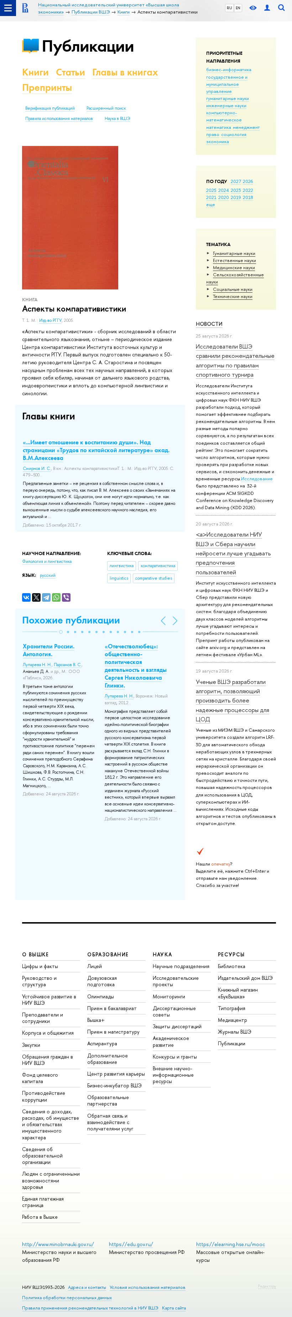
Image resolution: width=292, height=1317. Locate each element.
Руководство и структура (39, 981)
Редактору (267, 1286)
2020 (223, 197)
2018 (248, 197)
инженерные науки (226, 105)
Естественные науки (234, 260)
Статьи (70, 72)
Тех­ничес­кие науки (232, 296)
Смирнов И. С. (37, 468)
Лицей (94, 966)
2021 (211, 197)
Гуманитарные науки (234, 253)
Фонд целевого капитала (40, 1078)
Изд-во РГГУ (50, 320)
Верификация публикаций (50, 108)
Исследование (257, 478)
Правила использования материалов (59, 118)
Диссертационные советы (174, 1011)
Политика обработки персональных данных (67, 1298)
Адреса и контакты (87, 1287)
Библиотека (231, 966)
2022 (248, 190)
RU (229, 7)
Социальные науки (232, 289)
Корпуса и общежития (48, 1032)
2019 (236, 197)
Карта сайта (174, 1308)
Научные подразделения (181, 966)
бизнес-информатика (228, 69)
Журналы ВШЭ (234, 1031)
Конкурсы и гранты (175, 1056)
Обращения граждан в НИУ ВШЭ (47, 1059)
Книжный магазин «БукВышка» (238, 992)
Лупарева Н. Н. (37, 665)
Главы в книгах (125, 72)
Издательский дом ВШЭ (245, 977)
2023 (236, 190)
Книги (35, 72)
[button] (60, 632)
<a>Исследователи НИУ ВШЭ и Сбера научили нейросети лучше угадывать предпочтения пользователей (233, 553)
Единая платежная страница (43, 1201)
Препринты (47, 87)
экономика (217, 141)
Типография (231, 1008)
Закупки (31, 1044)
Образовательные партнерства (108, 1100)
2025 (211, 190)
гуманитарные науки (227, 98)
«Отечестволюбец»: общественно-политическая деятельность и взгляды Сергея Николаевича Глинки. (136, 665)
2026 (248, 181)
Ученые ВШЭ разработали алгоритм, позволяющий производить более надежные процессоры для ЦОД (232, 700)
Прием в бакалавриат (112, 1008)
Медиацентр (232, 1020)
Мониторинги (169, 996)
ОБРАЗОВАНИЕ (108, 954)
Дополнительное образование (107, 1058)
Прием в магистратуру (113, 1031)
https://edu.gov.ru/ (131, 1244)
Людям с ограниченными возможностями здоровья (51, 1180)
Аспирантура (102, 1043)
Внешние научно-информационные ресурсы (173, 1075)
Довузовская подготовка (102, 981)
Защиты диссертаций (177, 1026)
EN (238, 7)
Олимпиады (100, 996)
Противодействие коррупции (43, 1096)
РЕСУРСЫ (231, 954)
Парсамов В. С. (68, 665)
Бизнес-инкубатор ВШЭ (114, 1085)
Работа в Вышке (40, 1216)
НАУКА (162, 954)
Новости (209, 324)
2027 (236, 181)
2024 (223, 190)
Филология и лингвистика (47, 561)
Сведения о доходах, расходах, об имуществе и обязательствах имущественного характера (50, 1124)
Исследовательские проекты (176, 981)
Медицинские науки (234, 267)
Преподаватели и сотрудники (42, 1017)
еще (210, 204)
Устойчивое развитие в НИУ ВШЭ (49, 999)
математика (218, 127)
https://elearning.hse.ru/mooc (230, 1244)
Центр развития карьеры (116, 1073)
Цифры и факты (40, 966)
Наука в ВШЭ (117, 118)
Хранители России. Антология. (48, 650)
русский (48, 575)
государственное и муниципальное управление (226, 84)
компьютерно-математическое (224, 116)
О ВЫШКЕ (35, 954)
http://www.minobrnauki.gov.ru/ (58, 1244)
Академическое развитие (171, 1041)
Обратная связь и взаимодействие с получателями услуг (110, 1122)
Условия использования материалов (148, 1287)
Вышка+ (96, 1020)
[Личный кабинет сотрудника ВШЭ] (267, 8)
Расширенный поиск (106, 108)
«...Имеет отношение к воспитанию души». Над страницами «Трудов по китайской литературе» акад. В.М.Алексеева (96, 450)
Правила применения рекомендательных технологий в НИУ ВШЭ (90, 1308)
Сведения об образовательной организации (42, 1155)
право (212, 134)
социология (233, 134)
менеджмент (246, 127)
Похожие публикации (71, 620)
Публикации (88, 46)
